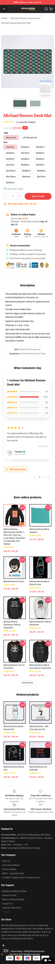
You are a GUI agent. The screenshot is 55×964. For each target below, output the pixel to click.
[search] (46, 9)
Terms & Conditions (11, 865)
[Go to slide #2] (35, 103)
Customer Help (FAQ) (11, 908)
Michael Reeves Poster (14, 581)
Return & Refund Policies (13, 899)
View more (27, 683)
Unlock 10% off (6, 950)
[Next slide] (49, 61)
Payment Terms (9, 895)
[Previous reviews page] (34, 477)
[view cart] (51, 9)
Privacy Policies (9, 869)
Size (5, 142)
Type (6, 133)
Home (4, 18)
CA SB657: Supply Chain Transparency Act (21, 877)
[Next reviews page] (48, 477)
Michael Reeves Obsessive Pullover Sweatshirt (12, 625)
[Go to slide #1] (20, 103)
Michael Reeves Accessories (25, 18)
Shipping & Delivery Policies (14, 891)
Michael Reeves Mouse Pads (16, 23)
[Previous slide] (6, 61)
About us (6, 861)
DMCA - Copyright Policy (13, 873)
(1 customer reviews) (25, 122)
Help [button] (49, 960)
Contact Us (7, 903)
